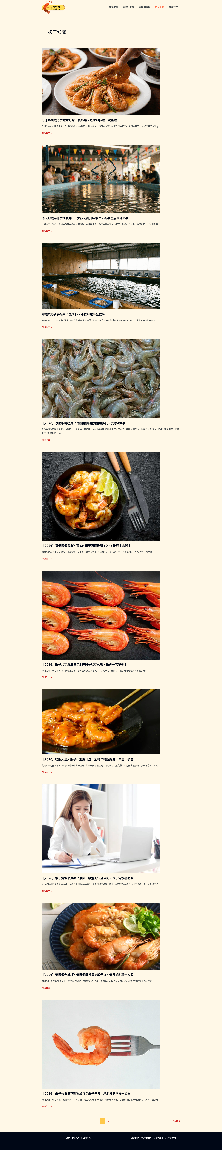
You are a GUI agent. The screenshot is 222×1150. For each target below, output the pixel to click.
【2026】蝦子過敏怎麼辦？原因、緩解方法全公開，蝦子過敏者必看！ (89, 878)
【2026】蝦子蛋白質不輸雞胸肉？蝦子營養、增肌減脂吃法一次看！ (87, 1093)
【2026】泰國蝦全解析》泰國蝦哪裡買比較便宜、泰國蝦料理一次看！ (89, 975)
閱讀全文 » (47, 132)
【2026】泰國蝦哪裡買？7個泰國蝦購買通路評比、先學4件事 (83, 423)
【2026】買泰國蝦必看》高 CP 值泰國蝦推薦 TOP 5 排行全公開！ (86, 545)
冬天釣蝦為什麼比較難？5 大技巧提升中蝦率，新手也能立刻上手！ (86, 218)
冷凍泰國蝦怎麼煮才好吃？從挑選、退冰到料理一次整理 (79, 120)
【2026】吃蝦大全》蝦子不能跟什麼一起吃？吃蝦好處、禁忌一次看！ (89, 759)
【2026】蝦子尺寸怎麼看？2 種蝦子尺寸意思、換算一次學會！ (84, 664)
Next (176, 1120)
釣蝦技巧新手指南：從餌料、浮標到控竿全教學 (73, 314)
